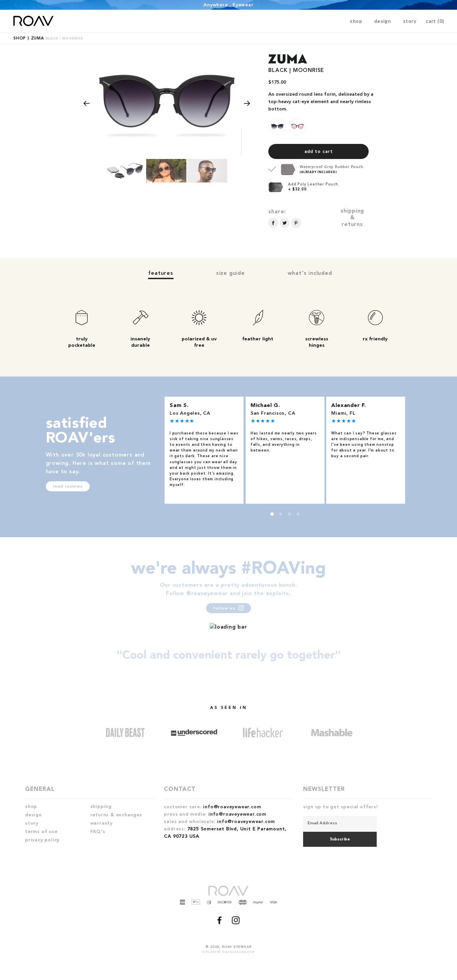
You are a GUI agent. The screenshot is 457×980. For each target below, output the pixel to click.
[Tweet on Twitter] (285, 223)
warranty (101, 823)
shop (356, 21)
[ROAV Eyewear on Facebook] (220, 922)
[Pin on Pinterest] (296, 223)
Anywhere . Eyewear (228, 5)
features (160, 273)
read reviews (68, 487)
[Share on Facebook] (273, 223)
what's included (310, 273)
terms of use (41, 831)
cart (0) (435, 21)
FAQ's (97, 831)
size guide (230, 273)
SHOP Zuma (48, 38)
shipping (101, 806)
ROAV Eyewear (237, 947)
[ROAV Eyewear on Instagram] (237, 922)
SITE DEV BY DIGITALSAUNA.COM (228, 952)
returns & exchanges (116, 815)
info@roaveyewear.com (232, 807)
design (382, 21)
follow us (225, 608)
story (410, 21)
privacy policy (42, 840)
